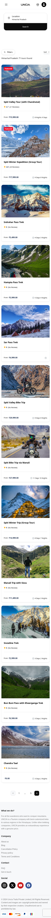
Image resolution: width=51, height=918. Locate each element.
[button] (37, 4)
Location (16, 16)
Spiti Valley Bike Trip (14, 402)
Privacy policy (7, 853)
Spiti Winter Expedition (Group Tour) (23, 161)
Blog (3, 845)
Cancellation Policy (9, 849)
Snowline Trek (11, 643)
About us (5, 842)
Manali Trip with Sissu (15, 582)
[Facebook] (28, 885)
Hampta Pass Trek (13, 282)
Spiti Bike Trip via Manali (17, 462)
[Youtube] (20, 885)
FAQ (3, 868)
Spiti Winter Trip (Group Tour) (19, 522)
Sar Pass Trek (11, 342)
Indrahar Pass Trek (14, 222)
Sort (45, 52)
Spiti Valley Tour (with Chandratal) (22, 101)
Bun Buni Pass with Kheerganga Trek (23, 703)
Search (25, 26)
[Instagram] (4, 885)
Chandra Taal (11, 763)
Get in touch (6, 872)
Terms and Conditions (10, 857)
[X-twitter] (12, 885)
